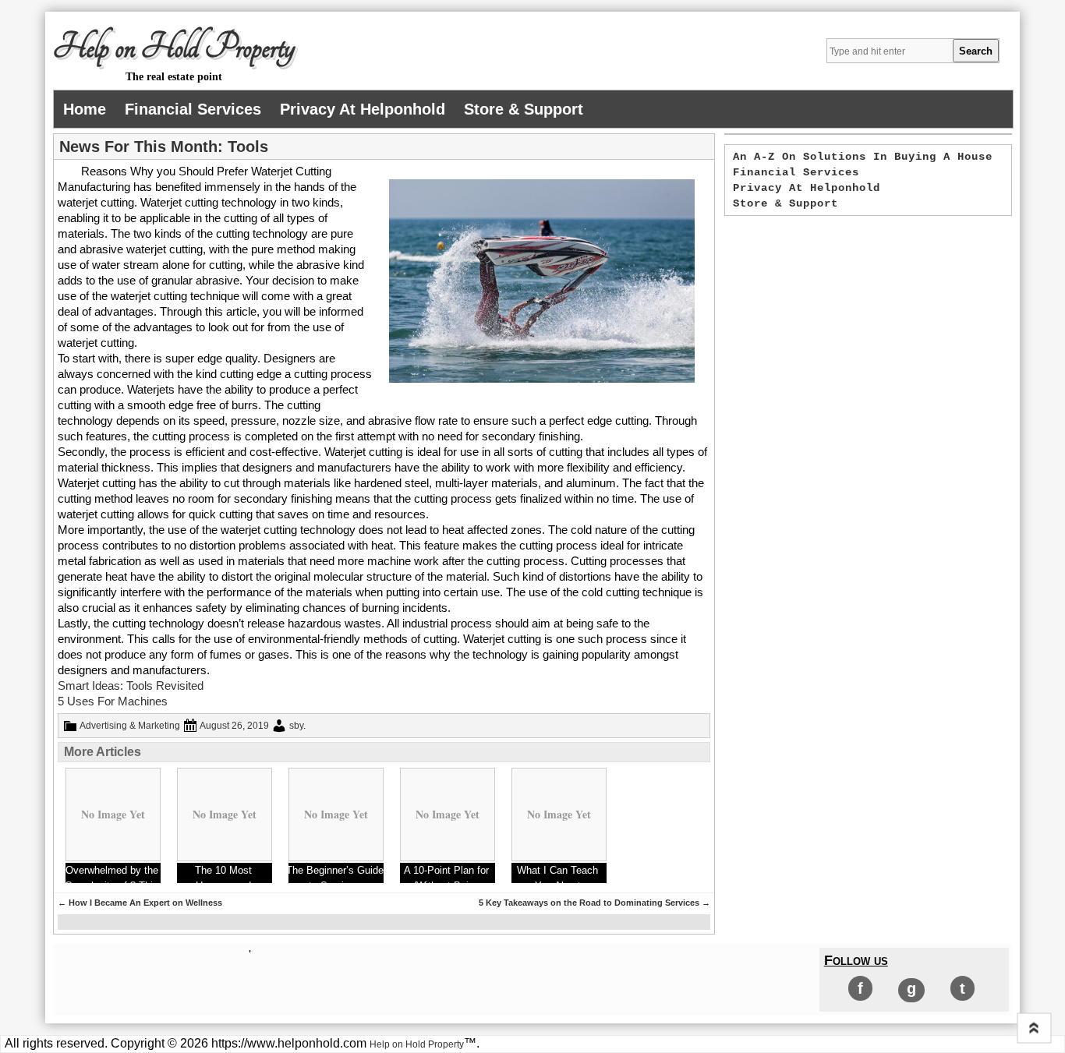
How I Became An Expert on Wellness (140, 902)
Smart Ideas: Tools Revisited (130, 685)
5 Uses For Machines (113, 701)
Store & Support (523, 109)
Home (84, 109)
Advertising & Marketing (130, 725)
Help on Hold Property (174, 47)
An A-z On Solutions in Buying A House (862, 156)
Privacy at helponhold (362, 109)
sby (296, 725)
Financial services (193, 109)
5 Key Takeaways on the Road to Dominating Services (594, 902)
